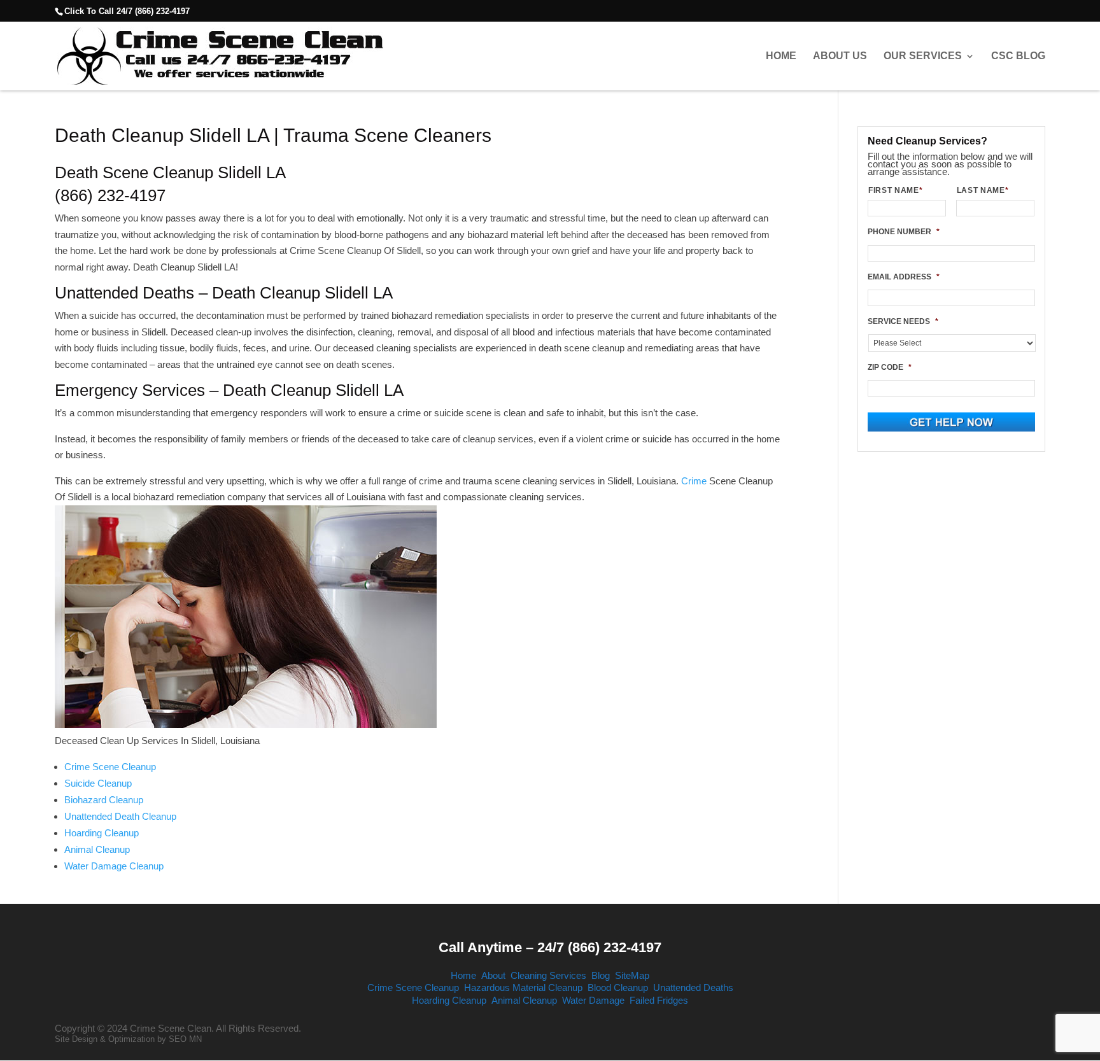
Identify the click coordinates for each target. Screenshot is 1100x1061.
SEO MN (185, 1039)
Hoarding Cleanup (101, 832)
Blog (600, 975)
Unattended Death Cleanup (120, 816)
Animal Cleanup (97, 849)
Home (781, 56)
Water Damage (593, 1000)
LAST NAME (983, 190)
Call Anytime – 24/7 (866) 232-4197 (550, 947)
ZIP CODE (890, 367)
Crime (695, 480)
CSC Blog (1018, 56)
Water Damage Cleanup (114, 866)
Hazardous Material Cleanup (523, 987)
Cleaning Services (548, 975)
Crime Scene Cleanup (110, 766)
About (493, 975)
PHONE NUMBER (904, 231)
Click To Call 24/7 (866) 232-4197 (127, 11)
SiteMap (632, 975)
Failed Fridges (659, 1000)
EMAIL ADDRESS (904, 276)
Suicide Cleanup (98, 783)
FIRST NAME (895, 190)
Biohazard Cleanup (103, 799)
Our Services (923, 56)
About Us (840, 56)
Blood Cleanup (618, 987)
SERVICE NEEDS (903, 321)
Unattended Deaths (693, 987)
